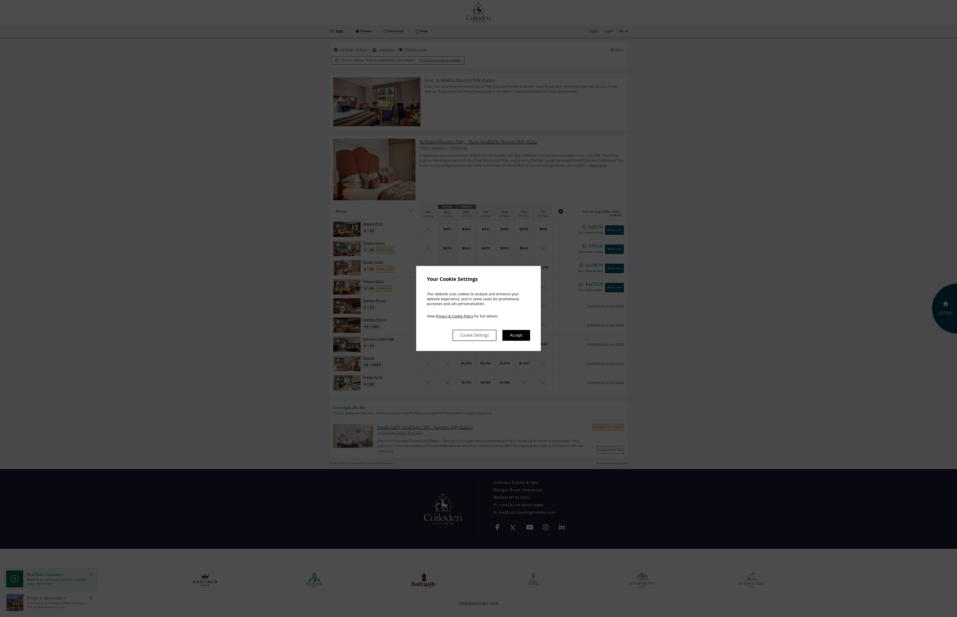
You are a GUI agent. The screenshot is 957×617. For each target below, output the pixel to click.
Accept (516, 335)
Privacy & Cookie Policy (454, 316)
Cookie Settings (474, 335)
